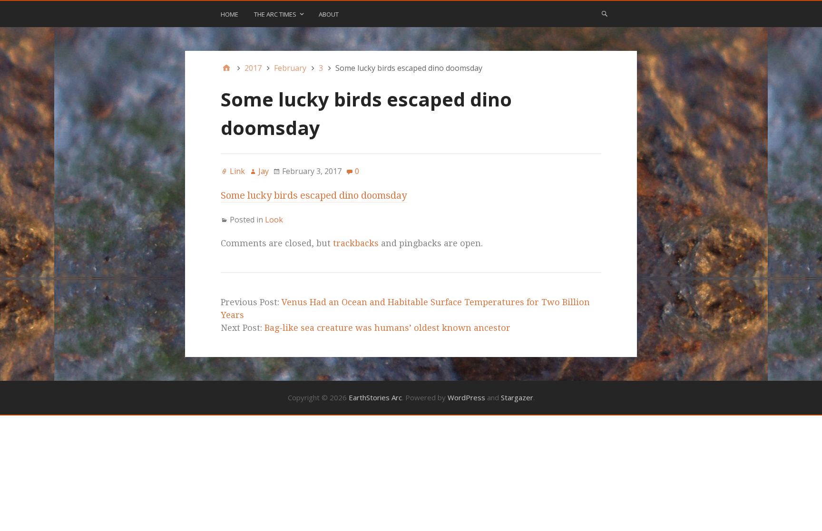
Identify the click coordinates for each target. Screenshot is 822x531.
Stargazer (517, 397)
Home (229, 14)
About (329, 14)
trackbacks (356, 243)
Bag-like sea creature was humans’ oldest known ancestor (387, 328)
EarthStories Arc (375, 397)
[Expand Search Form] (604, 13)
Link (237, 171)
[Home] (226, 68)
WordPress (466, 397)
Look (274, 219)
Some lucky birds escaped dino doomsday (314, 195)
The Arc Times (275, 14)
